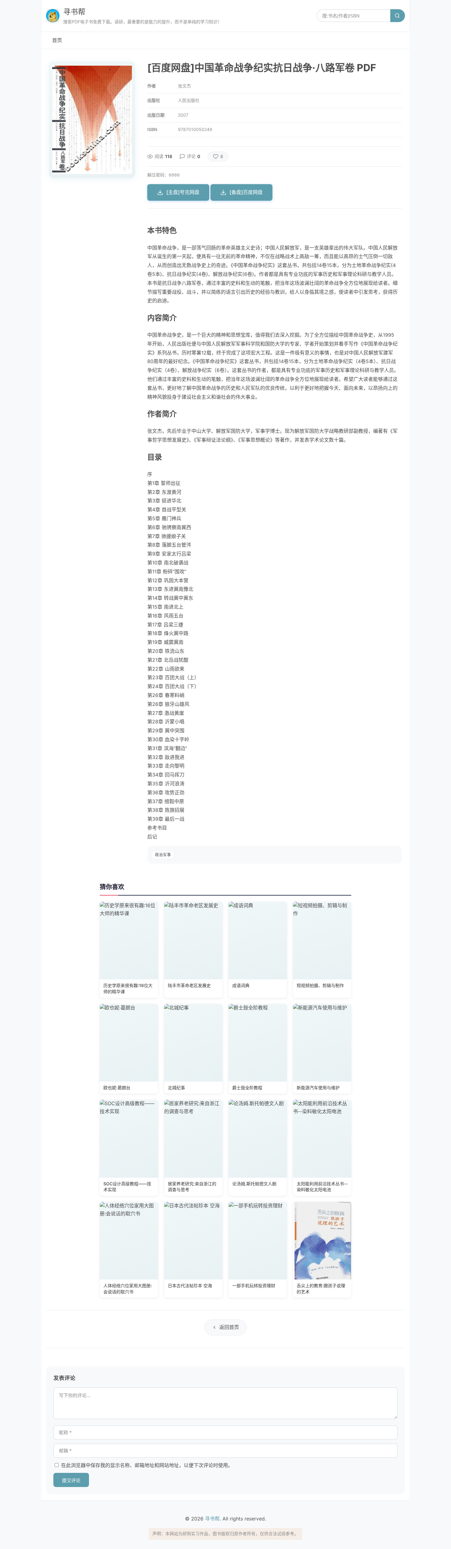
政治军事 (163, 854)
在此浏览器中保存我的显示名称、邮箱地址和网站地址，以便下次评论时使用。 (147, 1465)
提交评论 (71, 1480)
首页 (57, 40)
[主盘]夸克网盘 (182, 192)
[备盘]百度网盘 (246, 192)
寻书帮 (74, 11)
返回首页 (229, 1327)
